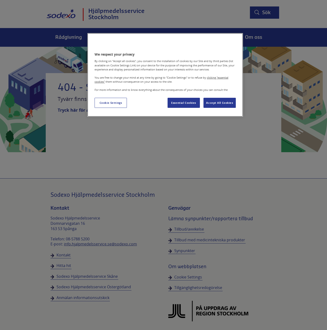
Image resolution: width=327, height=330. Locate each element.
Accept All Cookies (219, 102)
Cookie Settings (111, 102)
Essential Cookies (183, 102)
